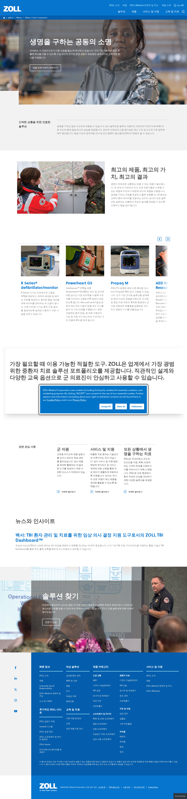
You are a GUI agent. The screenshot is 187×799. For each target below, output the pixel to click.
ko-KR (181, 5)
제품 (134, 11)
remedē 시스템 (46, 726)
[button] (179, 6)
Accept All (106, 406)
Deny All (121, 406)
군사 (68, 691)
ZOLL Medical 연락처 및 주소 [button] (144, 5)
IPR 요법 (96, 690)
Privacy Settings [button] (180, 796)
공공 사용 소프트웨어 (102, 739)
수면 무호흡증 (126, 723)
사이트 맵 (101, 787)
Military (19, 17)
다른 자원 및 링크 (73, 718)
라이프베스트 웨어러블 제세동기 (50, 750)
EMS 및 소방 (71, 680)
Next (168, 239)
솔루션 (121, 11)
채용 (125, 5)
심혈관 (122, 718)
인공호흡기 (98, 706)
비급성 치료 (71, 696)
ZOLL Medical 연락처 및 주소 (50, 694)
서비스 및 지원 (151, 11)
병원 (68, 685)
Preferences (137, 406)
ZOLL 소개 (43, 675)
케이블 (122, 741)
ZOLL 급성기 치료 (47, 721)
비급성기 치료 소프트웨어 (104, 734)
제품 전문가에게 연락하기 (45, 67)
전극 (121, 752)
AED (95, 680)
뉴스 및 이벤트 (45, 701)
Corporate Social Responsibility (46, 687)
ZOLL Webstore (153, 691)
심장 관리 (124, 713)
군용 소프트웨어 (100, 728)
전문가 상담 (51, 622)
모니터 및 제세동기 (101, 695)
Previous (160, 239)
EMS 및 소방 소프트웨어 (103, 718)
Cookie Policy (153, 787)
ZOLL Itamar (45, 744)
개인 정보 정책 (139, 787)
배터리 (122, 736)
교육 (68, 723)
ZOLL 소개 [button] (114, 5)
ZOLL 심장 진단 (46, 731)
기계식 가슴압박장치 (102, 685)
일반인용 (70, 701)
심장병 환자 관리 (73, 675)
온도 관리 (124, 695)
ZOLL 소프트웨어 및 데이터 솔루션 (50, 738)
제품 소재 (166, 5)
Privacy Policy (79, 399)
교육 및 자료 (172, 11)
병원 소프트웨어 (100, 723)
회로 (121, 746)
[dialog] (93, 399)
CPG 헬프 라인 (114, 787)
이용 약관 (126, 787)
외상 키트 (97, 700)
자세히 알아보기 (69, 491)
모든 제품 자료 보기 (74, 728)
